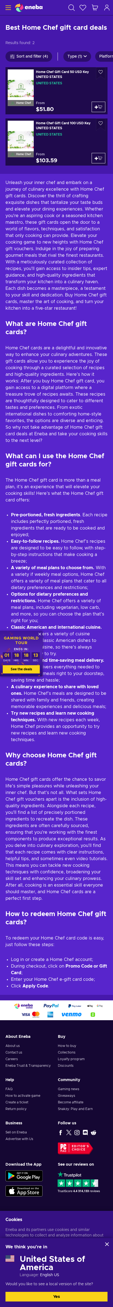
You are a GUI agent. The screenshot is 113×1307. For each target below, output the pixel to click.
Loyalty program (71, 1059)
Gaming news (68, 1089)
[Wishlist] (83, 7)
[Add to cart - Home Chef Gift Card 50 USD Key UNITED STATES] (98, 107)
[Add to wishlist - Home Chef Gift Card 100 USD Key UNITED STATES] (101, 124)
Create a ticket (16, 1102)
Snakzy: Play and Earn (75, 1109)
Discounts (66, 1065)
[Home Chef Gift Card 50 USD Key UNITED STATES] (56, 90)
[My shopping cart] (95, 7)
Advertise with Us (19, 1139)
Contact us (13, 1052)
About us (12, 1045)
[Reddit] (93, 1132)
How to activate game (22, 1095)
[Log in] (107, 7)
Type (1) (74, 56)
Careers (11, 1059)
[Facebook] (60, 1132)
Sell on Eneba (16, 1132)
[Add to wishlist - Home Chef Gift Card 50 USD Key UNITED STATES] (101, 73)
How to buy (67, 1045)
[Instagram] (77, 1132)
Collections (66, 1052)
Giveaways (66, 1095)
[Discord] (85, 1132)
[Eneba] (29, 7)
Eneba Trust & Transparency (28, 1065)
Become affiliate (70, 1102)
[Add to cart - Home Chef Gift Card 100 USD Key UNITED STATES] (98, 158)
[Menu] (7, 7)
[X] (69, 1132)
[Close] (107, 1244)
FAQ (9, 1089)
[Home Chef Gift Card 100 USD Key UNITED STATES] (56, 142)
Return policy (16, 1109)
